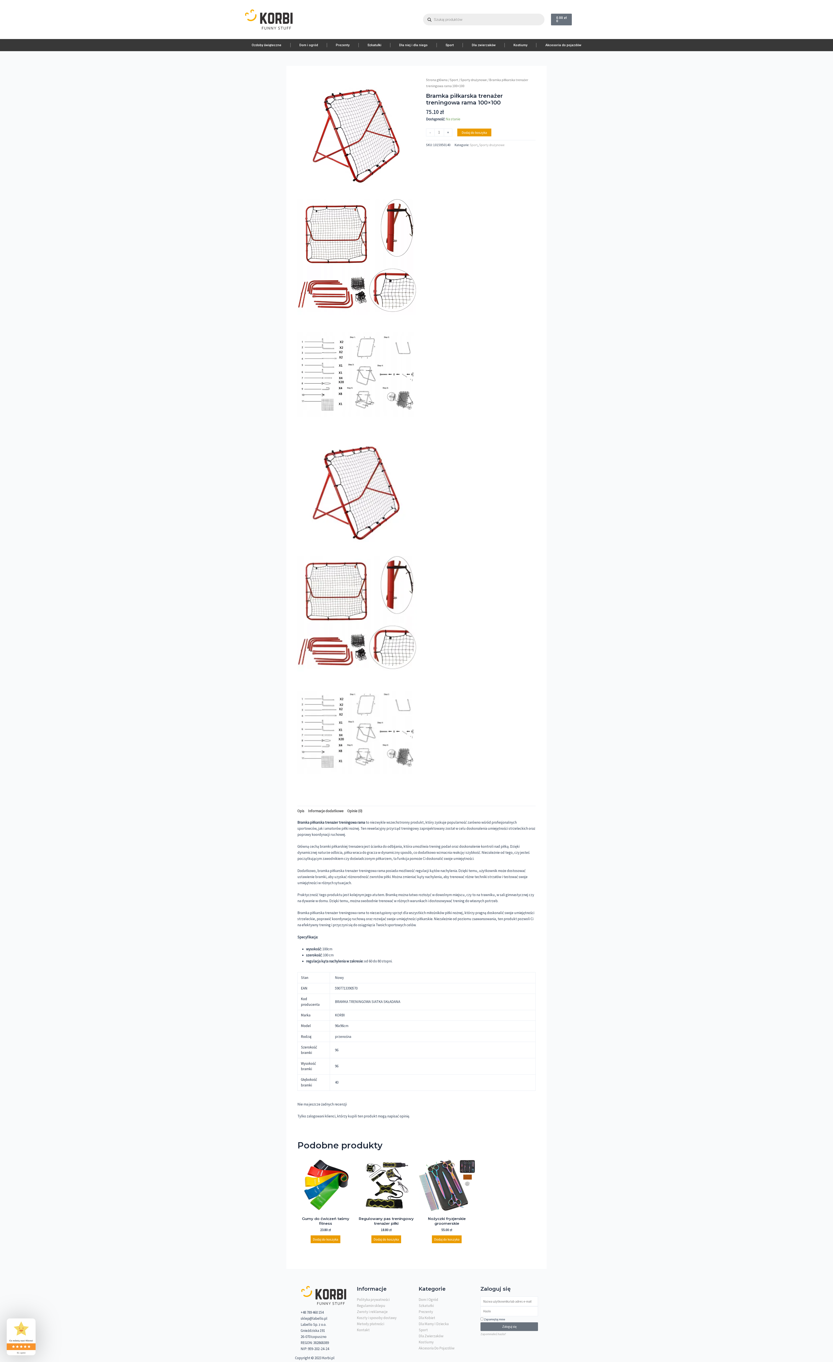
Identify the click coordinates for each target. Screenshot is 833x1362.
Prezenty (342, 45)
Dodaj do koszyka (474, 132)
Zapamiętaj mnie (494, 1319)
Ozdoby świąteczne (266, 45)
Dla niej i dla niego (413, 45)
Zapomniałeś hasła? (493, 1334)
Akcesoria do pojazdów (563, 45)
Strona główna (437, 80)
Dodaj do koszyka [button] (325, 1239)
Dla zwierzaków (484, 45)
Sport (450, 45)
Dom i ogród (308, 45)
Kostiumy (520, 45)
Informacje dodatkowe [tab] (326, 810)
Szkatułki (374, 45)
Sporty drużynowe (474, 80)
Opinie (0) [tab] (354, 810)
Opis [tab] (300, 810)
